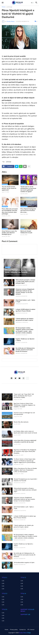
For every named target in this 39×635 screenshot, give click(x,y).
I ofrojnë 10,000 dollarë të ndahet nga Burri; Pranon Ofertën (25, 310)
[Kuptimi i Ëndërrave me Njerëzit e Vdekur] (9, 341)
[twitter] (15, 378)
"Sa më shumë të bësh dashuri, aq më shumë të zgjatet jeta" (9, 188)
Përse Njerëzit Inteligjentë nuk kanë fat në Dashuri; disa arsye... (28, 210)
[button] (2, 2)
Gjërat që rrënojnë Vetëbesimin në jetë (26, 232)
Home (3, 7)
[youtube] (19, 378)
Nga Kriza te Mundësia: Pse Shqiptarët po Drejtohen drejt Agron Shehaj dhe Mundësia (25, 451)
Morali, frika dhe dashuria (21, 422)
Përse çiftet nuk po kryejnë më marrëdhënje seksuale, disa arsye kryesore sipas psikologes (10, 211)
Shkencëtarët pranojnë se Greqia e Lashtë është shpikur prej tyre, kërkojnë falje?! (25, 281)
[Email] (25, 166)
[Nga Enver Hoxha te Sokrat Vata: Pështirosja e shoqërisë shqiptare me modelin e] (7, 406)
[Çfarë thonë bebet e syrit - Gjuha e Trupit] (9, 302)
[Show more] (29, 166)
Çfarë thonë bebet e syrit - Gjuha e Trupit (25, 301)
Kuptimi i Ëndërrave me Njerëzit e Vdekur (25, 339)
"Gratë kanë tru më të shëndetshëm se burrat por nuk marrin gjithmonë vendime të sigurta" (28, 189)
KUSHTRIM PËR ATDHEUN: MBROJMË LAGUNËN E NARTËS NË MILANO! (25, 441)
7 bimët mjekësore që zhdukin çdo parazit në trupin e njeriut (24, 319)
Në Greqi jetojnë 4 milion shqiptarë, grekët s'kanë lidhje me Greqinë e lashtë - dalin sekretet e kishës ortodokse (24, 330)
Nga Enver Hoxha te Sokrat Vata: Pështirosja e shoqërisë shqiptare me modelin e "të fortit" (24, 405)
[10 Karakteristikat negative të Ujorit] (7, 565)
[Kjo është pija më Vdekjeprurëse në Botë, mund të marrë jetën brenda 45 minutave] (9, 350)
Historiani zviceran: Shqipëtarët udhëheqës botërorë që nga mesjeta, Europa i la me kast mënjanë (25, 291)
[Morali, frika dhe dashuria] (7, 424)
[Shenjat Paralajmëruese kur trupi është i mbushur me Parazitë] (7, 481)
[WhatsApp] (21, 166)
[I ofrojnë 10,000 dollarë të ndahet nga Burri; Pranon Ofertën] (9, 312)
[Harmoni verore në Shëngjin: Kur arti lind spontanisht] (7, 415)
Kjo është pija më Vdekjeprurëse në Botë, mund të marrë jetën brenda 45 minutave (25, 349)
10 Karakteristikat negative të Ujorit (24, 562)
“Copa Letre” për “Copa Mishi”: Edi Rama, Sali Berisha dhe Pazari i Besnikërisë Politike (24, 395)
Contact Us (22, 629)
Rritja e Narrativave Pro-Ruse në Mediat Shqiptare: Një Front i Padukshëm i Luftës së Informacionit (25, 470)
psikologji (9, 7)
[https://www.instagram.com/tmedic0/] (27, 378)
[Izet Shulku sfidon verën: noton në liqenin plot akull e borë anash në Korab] (7, 434)
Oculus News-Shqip (25, 633)
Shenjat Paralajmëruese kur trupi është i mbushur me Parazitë (25, 480)
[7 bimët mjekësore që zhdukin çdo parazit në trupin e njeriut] (9, 321)
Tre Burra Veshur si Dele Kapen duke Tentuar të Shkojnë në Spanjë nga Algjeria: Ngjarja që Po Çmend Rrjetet (24, 460)
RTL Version (30, 629)
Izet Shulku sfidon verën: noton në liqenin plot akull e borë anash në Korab (25, 432)
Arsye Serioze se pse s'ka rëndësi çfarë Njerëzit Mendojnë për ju (9, 232)
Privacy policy (14, 629)
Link (3, 581)
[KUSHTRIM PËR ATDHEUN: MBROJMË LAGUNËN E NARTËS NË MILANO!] (7, 443)
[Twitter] (17, 166)
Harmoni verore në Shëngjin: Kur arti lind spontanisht (24, 413)
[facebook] (11, 378)
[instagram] (23, 378)
